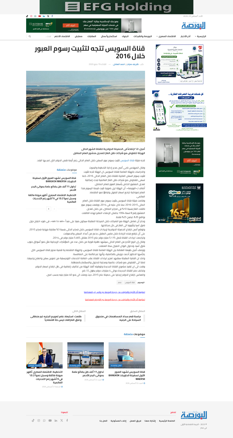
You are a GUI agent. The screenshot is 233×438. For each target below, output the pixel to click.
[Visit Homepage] (194, 25)
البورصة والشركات (142, 36)
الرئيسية (201, 36)
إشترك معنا (150, 421)
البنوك (125, 36)
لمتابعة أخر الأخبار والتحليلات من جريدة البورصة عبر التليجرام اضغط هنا (115, 299)
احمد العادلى (119, 64)
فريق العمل (135, 421)
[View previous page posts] (54, 209)
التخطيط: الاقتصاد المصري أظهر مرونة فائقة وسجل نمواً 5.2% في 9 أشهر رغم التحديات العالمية (52, 198)
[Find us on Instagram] (31, 16)
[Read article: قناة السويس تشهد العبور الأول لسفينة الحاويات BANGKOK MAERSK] (127, 355)
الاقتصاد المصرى (167, 36)
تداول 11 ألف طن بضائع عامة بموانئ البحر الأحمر (53, 188)
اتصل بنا (103, 421)
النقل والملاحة (116, 365)
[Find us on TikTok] (27, 16)
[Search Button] (28, 36)
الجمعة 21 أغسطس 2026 (51, 386)
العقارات (91, 36)
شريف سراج (133, 64)
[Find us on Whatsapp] (35, 16)
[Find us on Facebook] (52, 16)
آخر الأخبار (185, 36)
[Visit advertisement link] (116, 7)
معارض (78, 36)
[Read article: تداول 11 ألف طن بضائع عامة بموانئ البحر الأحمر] (85, 355)
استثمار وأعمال (109, 36)
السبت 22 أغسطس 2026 (134, 383)
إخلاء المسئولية (118, 421)
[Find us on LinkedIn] (44, 16)
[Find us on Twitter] (48, 16)
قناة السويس (127, 160)
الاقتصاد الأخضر (62, 36)
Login (59, 16)
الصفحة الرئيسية (167, 421)
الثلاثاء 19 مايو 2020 (97, 64)
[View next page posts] (48, 209)
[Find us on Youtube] (40, 16)
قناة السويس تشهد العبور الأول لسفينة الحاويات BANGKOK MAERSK (54, 180)
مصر (119, 282)
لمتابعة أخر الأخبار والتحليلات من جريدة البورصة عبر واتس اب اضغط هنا (114, 292)
